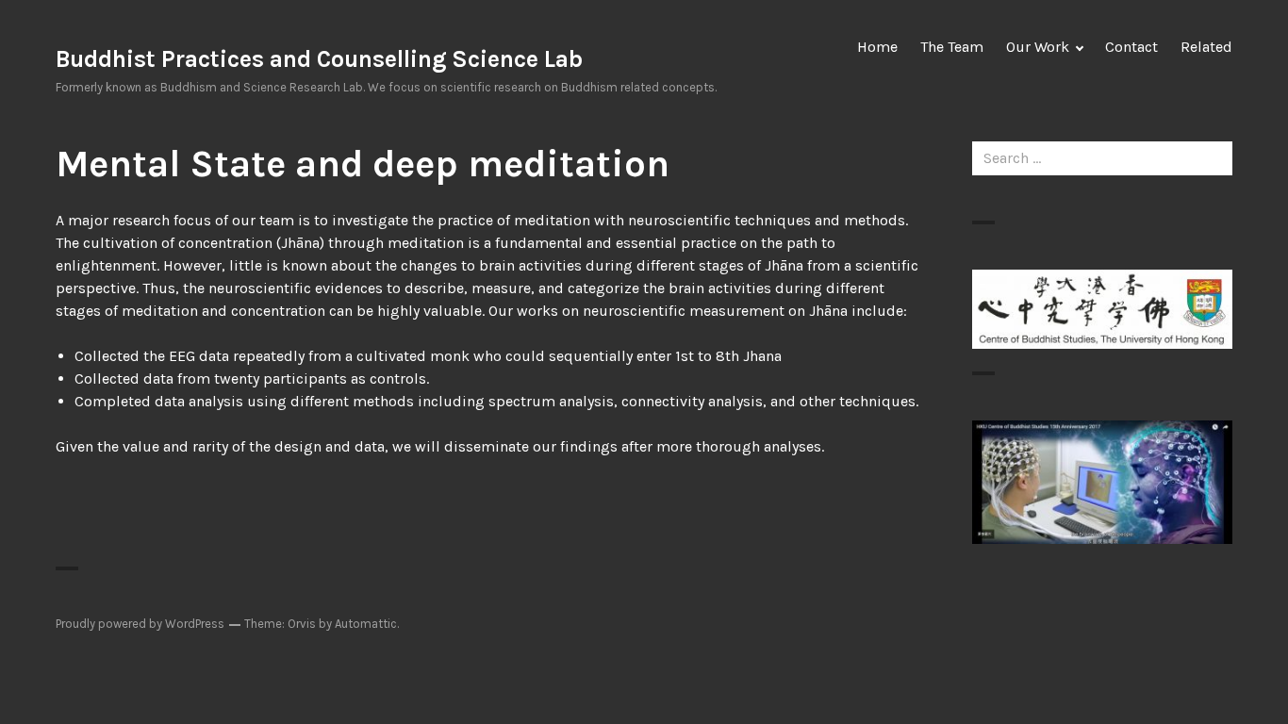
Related (1206, 47)
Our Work (1037, 47)
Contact (1131, 47)
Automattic (366, 624)
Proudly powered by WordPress (140, 624)
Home (877, 47)
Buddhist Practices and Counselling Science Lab (319, 59)
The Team (951, 47)
